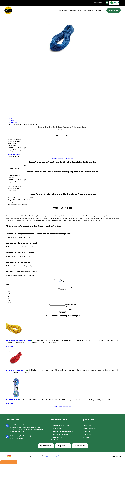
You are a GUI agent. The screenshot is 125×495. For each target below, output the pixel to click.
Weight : (24, 343)
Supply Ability (12, 200)
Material (10, 188)
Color (9, 177)
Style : (69, 340)
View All (55, 439)
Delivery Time (12, 202)
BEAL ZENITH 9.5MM (12, 400)
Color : (114, 340)
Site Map (86, 437)
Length (10, 182)
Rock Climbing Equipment (61, 425)
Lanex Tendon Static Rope (15, 370)
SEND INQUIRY (58, 406)
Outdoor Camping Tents (61, 434)
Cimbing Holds (57, 428)
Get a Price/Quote (62, 132)
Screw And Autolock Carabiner (63, 431)
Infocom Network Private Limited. (55, 457)
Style (9, 190)
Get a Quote (113, 10)
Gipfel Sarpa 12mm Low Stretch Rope (18, 340)
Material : (42, 343)
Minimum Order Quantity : (55, 340)
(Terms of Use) (55, 455)
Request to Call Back (58, 158)
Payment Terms (13, 198)
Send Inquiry (69, 158)
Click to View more (14, 154)
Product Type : (92, 340)
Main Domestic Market (15, 204)
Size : (57, 343)
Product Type (12, 180)
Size (9, 184)
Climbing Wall (57, 437)
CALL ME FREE (67, 406)
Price (9, 168)
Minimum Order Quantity (15, 166)
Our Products (88, 10)
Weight (10, 186)
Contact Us (99, 10)
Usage (10, 175)
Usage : (11, 343)
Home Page (63, 10)
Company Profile (75, 10)
